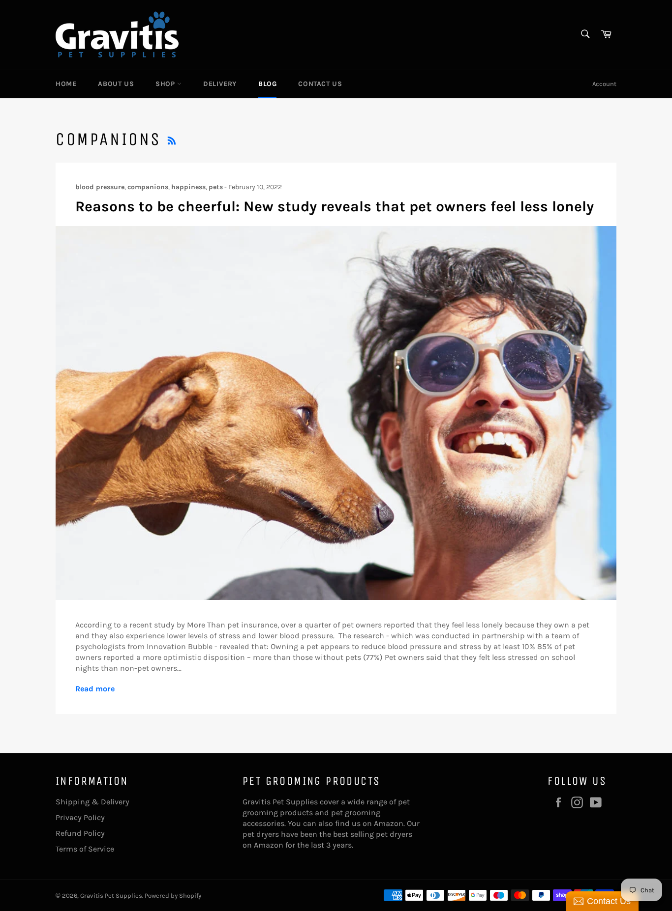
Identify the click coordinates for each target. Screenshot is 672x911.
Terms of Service (85, 849)
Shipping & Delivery (92, 801)
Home (66, 84)
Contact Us (320, 84)
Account (604, 83)
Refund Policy (80, 833)
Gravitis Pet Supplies (111, 895)
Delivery (220, 84)
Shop (166, 84)
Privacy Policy (80, 817)
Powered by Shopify (173, 895)
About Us (116, 84)
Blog (267, 84)
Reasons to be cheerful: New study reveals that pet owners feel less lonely (334, 206)
